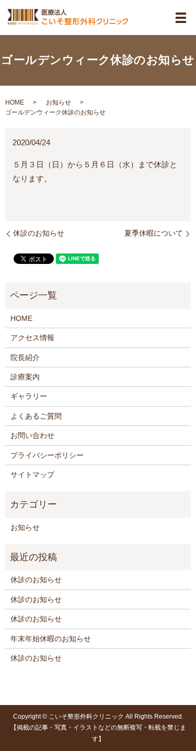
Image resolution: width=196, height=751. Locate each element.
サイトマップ (32, 474)
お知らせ (58, 102)
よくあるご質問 (36, 416)
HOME (14, 102)
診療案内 (25, 377)
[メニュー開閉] (181, 18)
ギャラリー (28, 396)
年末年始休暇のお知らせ (50, 638)
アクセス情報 (32, 337)
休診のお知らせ (38, 233)
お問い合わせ (32, 435)
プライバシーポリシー (47, 455)
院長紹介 (25, 357)
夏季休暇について (153, 233)
